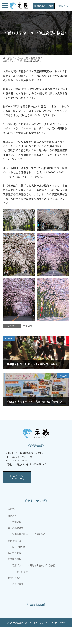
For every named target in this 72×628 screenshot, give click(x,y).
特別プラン (17, 565)
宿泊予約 (63, 5)
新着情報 (27, 325)
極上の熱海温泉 (15, 527)
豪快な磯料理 (14, 540)
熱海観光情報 (14, 559)
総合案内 (12, 515)
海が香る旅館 (14, 553)
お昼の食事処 (18, 546)
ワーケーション (20, 571)
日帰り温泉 (39, 534)
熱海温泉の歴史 (20, 534)
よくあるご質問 (15, 584)
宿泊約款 (16, 521)
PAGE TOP (66, 605)
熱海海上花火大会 (43, 5)
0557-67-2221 (16, 477)
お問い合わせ (14, 577)
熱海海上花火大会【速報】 (43, 565)
